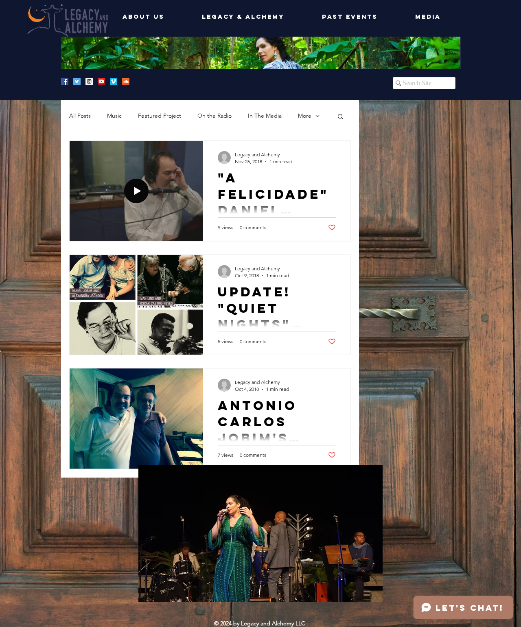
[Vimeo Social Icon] (113, 81)
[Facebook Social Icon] (64, 81)
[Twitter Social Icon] (77, 81)
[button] (340, 117)
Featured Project (159, 115)
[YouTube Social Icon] (101, 81)
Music (114, 115)
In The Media (265, 115)
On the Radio (214, 115)
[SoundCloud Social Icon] (125, 81)
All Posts (80, 115)
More (304, 115)
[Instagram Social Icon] (89, 81)
